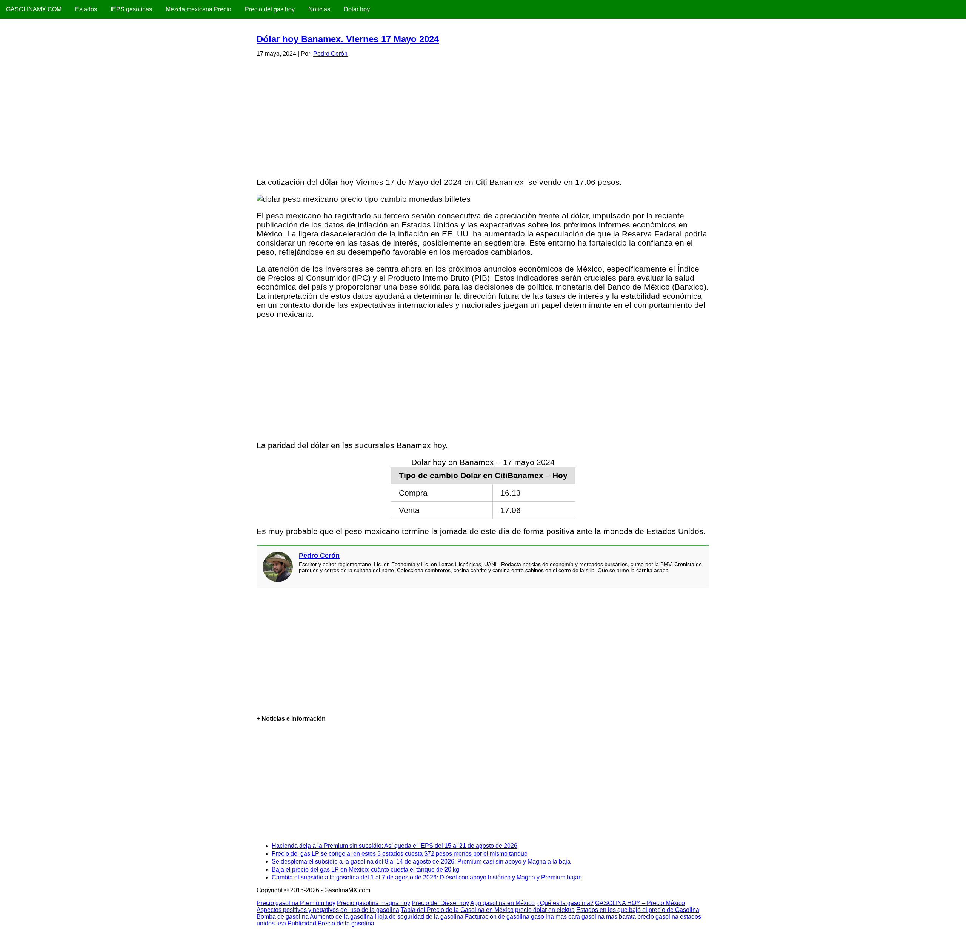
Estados (86, 9)
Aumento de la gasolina (341, 916)
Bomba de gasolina (283, 916)
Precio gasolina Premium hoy (296, 903)
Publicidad (302, 923)
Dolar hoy (357, 9)
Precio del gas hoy (270, 9)
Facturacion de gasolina (497, 916)
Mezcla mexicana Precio (198, 9)
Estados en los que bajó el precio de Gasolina (637, 910)
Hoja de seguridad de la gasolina (419, 916)
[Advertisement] (482, 116)
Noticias (319, 9)
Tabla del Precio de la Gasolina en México (457, 910)
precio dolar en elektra (545, 910)
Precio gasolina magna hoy (373, 903)
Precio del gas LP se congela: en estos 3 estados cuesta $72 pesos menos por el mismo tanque (400, 853)
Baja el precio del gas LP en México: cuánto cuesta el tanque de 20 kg (365, 869)
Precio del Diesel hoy (440, 903)
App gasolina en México (502, 903)
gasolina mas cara (555, 916)
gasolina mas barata (608, 916)
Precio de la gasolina (346, 923)
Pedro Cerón (330, 54)
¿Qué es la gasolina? (565, 903)
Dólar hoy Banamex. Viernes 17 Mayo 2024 (348, 39)
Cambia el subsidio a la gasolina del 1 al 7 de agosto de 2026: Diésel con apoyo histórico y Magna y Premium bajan (427, 877)
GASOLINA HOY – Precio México (640, 903)
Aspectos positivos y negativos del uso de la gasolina (328, 910)
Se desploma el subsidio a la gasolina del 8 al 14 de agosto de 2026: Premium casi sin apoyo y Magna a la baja (421, 861)
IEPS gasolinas (131, 9)
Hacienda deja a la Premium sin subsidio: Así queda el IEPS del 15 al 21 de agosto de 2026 (394, 845)
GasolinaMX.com (34, 9)
